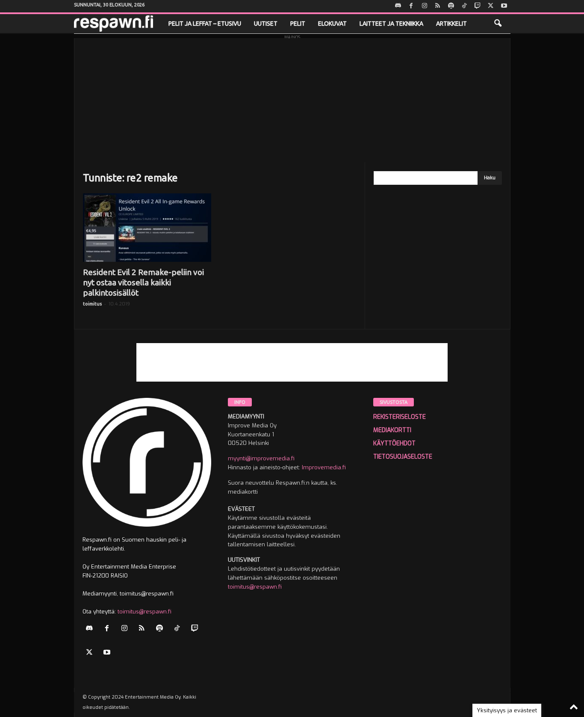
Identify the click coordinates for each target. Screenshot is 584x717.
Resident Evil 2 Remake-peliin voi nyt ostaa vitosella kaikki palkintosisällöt (143, 282)
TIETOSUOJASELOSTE (402, 457)
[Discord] (398, 6)
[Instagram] (424, 6)
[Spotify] (451, 6)
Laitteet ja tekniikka (391, 23)
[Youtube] (504, 6)
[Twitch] (477, 6)
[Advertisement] (292, 98)
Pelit (297, 23)
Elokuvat (332, 23)
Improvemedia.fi (324, 467)
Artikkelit (451, 23)
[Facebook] (411, 6)
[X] (491, 6)
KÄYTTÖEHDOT (394, 443)
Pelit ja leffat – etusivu (204, 23)
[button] (497, 23)
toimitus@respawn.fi (144, 611)
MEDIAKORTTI (392, 430)
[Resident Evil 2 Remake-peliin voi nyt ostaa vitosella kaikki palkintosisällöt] (147, 227)
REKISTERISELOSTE (399, 417)
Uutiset (265, 23)
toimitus (92, 303)
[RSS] (438, 6)
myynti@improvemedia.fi (261, 458)
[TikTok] (464, 6)
